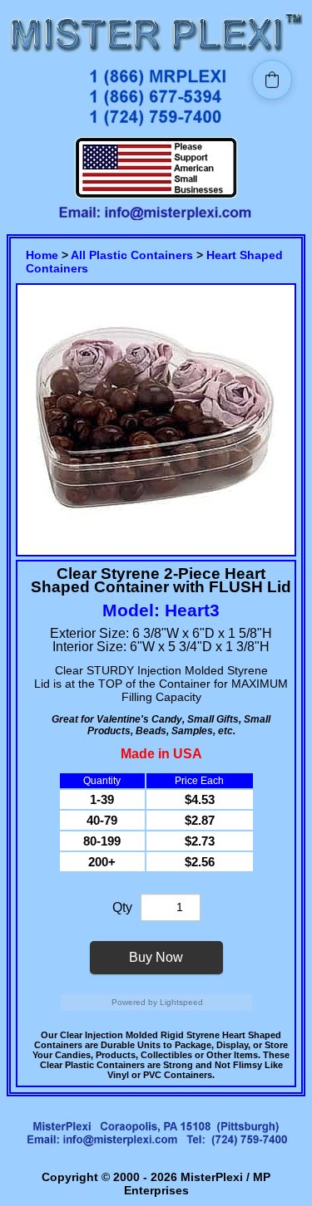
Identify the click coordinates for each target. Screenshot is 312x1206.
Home (42, 255)
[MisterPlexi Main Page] (156, 54)
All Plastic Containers (132, 255)
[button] (272, 80)
